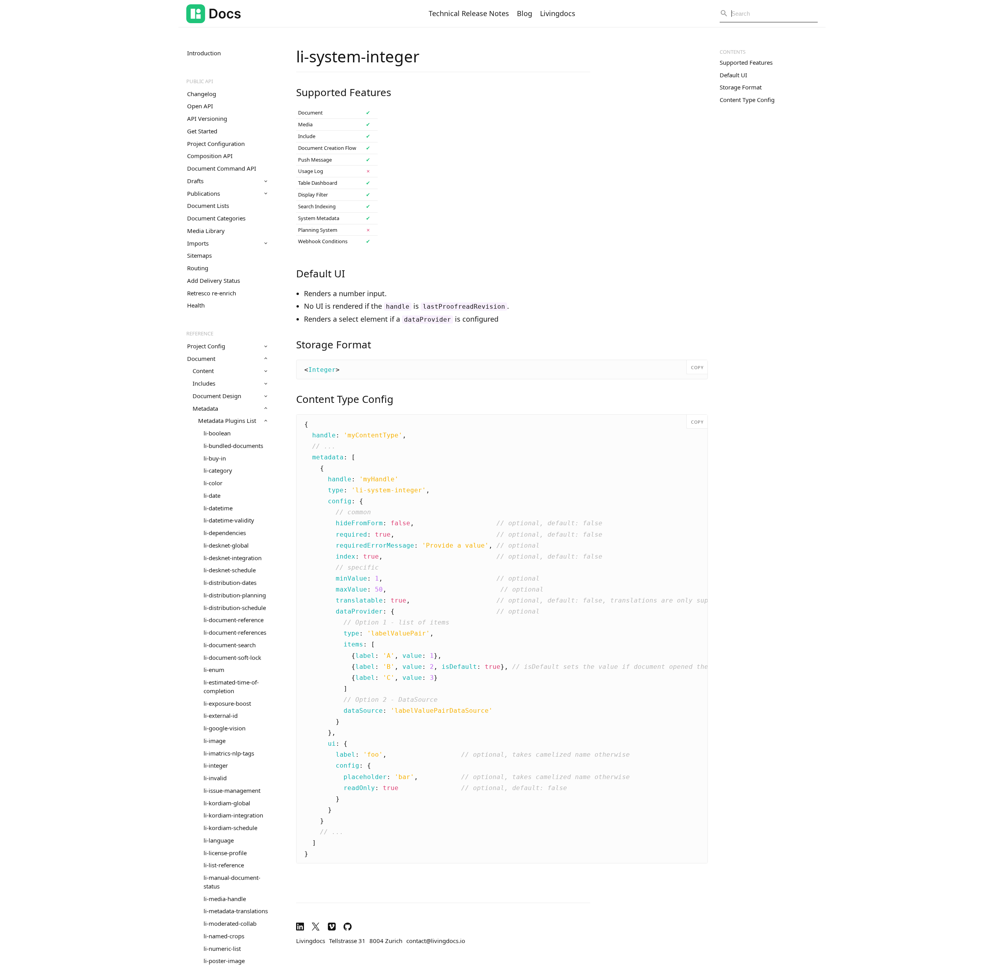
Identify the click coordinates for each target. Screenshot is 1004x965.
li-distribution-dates (230, 582)
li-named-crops (224, 936)
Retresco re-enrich (211, 293)
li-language (219, 840)
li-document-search (230, 645)
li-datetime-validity (229, 520)
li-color (213, 483)
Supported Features (746, 62)
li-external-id (221, 715)
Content (203, 371)
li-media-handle (225, 899)
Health (196, 305)
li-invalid (215, 778)
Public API (199, 81)
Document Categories (216, 218)
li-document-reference (234, 620)
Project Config (206, 346)
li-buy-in (215, 458)
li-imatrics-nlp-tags (229, 753)
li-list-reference (224, 865)
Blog (524, 13)
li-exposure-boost (227, 703)
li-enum (214, 670)
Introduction (204, 53)
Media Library (206, 231)
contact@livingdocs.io (435, 941)
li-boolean (217, 433)
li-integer (216, 765)
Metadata (205, 408)
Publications (203, 193)
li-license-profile (225, 853)
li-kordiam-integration (233, 815)
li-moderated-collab (230, 923)
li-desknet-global (226, 545)
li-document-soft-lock (232, 657)
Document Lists (208, 205)
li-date (212, 495)
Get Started (202, 131)
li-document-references (235, 632)
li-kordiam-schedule (230, 828)
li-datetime (218, 508)
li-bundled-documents (233, 446)
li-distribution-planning (235, 595)
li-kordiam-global (227, 803)
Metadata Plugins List (227, 420)
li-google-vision (225, 728)
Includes (204, 383)
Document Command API (221, 168)
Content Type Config (747, 100)
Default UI (733, 75)
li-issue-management (232, 790)
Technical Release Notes (469, 13)
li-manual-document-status (232, 882)
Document (201, 358)
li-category (218, 470)
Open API (200, 106)
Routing (197, 268)
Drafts (195, 181)
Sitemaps (199, 255)
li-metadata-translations (236, 911)
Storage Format (741, 87)
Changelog (201, 94)
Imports (198, 243)
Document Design (217, 396)
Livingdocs (557, 13)
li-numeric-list (222, 948)
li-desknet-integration (233, 558)
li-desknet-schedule (230, 570)
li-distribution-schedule (235, 608)
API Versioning (207, 118)
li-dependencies (225, 533)
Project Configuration (216, 143)
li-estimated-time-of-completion (231, 686)
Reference (199, 333)
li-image (215, 741)
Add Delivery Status (213, 280)
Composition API (210, 156)
